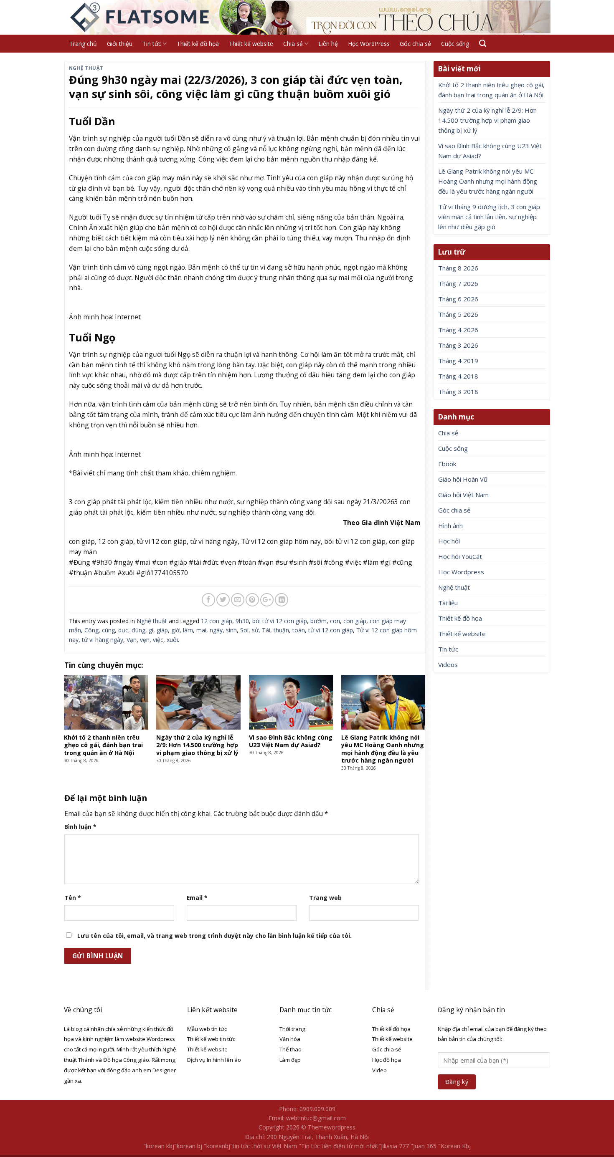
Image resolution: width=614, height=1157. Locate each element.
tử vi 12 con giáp (330, 630)
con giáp (354, 621)
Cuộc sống (455, 44)
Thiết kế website (251, 44)
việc (158, 640)
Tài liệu (448, 603)
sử (255, 630)
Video (379, 1070)
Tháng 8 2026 (458, 268)
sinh (231, 630)
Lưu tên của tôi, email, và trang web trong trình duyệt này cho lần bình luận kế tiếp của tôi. (214, 936)
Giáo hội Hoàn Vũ (462, 479)
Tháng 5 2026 (458, 314)
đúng (138, 630)
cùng (108, 630)
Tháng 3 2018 (458, 391)
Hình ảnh (450, 525)
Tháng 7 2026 (458, 283)
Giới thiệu (119, 44)
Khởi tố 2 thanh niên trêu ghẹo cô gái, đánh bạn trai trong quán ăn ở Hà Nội (491, 90)
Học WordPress (369, 44)
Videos (448, 664)
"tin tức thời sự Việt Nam (263, 1146)
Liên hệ (328, 44)
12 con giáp (216, 621)
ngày (216, 630)
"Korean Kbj (454, 1146)
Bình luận (80, 827)
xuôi (172, 640)
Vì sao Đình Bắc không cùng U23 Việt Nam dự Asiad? (490, 150)
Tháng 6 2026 (458, 299)
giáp (162, 630)
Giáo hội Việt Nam (463, 494)
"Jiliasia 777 (393, 1146)
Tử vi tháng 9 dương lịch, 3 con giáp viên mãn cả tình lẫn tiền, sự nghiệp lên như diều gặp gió (489, 216)
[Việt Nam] (140, 17)
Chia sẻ (293, 44)
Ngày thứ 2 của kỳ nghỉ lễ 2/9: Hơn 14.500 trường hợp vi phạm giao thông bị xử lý (487, 120)
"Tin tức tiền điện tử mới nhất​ (338, 1146)
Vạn (132, 640)
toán (298, 630)
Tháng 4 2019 (458, 360)
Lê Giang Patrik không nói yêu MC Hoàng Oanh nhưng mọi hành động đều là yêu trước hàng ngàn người (487, 181)
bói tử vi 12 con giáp (279, 621)
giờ (175, 630)
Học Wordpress (461, 572)
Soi (244, 630)
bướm (318, 621)
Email (197, 898)
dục (123, 630)
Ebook (447, 464)
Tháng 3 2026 (458, 345)
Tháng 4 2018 (458, 376)
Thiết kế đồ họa (198, 44)
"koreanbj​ (217, 1146)
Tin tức (151, 44)
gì (151, 630)
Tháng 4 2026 (458, 330)
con (335, 621)
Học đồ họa (386, 1060)
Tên (72, 898)
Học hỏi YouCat (460, 556)
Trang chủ (83, 44)
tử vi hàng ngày (102, 640)
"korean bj (188, 1146)
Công (91, 630)
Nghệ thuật (86, 68)
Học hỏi (449, 541)
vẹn (145, 640)
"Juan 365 (423, 1146)
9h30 (242, 621)
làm (188, 630)
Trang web (325, 898)
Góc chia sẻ (415, 44)
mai (201, 630)
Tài (266, 630)
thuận (281, 630)
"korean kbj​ (158, 1146)
